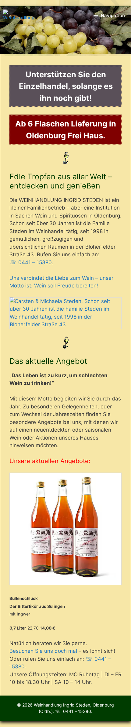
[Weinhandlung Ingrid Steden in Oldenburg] (18, 15)
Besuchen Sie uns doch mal (43, 651)
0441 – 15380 (35, 262)
